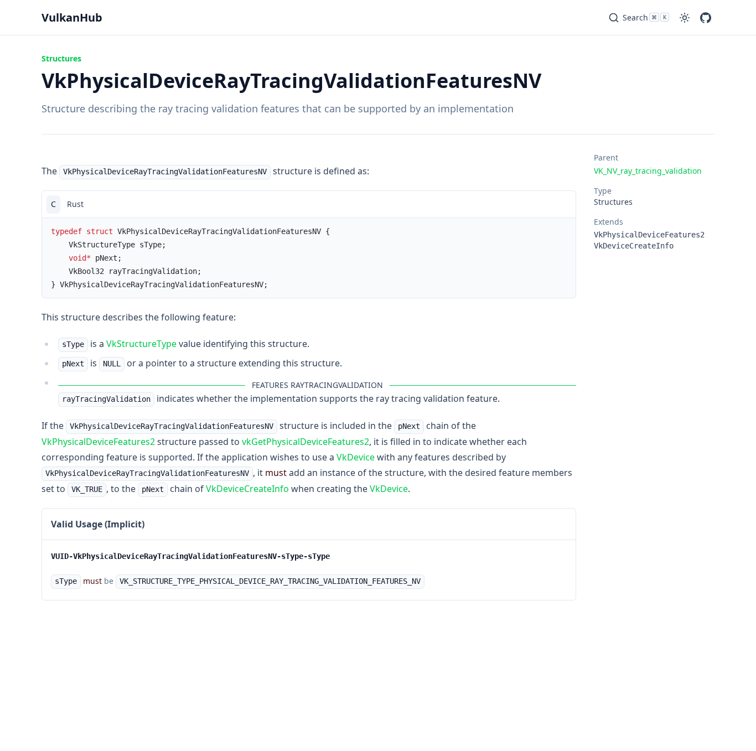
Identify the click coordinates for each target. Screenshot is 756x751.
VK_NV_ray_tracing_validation (648, 170)
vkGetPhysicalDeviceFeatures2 (305, 442)
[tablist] (309, 203)
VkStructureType (141, 344)
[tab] (53, 204)
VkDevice (355, 457)
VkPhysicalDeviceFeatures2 (98, 442)
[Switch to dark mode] (684, 18)
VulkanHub (72, 17)
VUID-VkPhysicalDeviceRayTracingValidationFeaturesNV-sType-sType (190, 556)
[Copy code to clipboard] (562, 204)
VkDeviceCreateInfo (247, 489)
